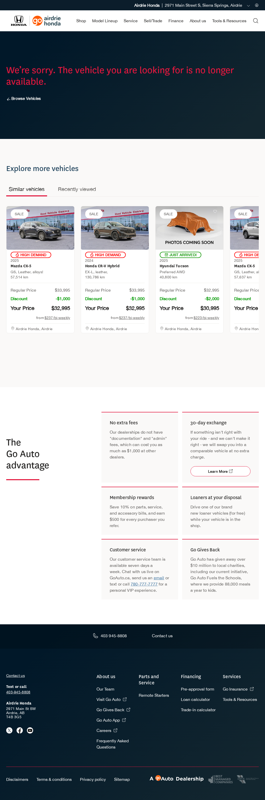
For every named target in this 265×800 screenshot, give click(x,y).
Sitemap (122, 779)
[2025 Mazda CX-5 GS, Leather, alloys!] (40, 228)
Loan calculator (195, 699)
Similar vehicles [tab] (27, 189)
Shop (81, 20)
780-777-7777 (144, 584)
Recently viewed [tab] (77, 189)
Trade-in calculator (198, 709)
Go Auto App (108, 720)
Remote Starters (154, 695)
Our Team (105, 689)
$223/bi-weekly (206, 318)
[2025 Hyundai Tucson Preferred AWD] (189, 228)
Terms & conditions (54, 779)
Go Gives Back (110, 709)
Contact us (15, 675)
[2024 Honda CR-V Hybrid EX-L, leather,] (115, 228)
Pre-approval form (197, 689)
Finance (175, 20)
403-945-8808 (18, 692)
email (159, 577)
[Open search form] (256, 21)
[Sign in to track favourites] (67, 212)
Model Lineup (104, 20)
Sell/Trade (153, 20)
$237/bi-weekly (57, 318)
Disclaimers (17, 779)
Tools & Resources (229, 20)
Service (131, 20)
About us (198, 20)
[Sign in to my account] (257, 5)
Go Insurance (235, 689)
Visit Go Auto (109, 699)
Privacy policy (93, 779)
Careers (104, 730)
